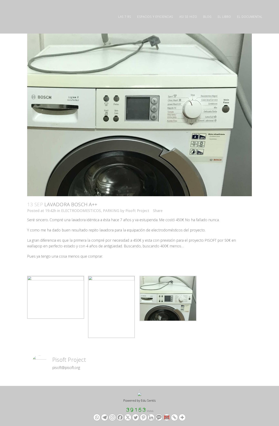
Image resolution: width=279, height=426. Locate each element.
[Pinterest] (143, 417)
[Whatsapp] (96, 417)
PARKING (111, 210)
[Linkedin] (151, 417)
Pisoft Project (137, 210)
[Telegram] (104, 417)
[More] (182, 417)
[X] (127, 417)
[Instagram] (112, 417)
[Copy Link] (174, 417)
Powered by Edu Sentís (139, 400)
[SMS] (158, 417)
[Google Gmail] (166, 417)
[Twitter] (135, 417)
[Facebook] (120, 417)
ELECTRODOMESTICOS (81, 210)
